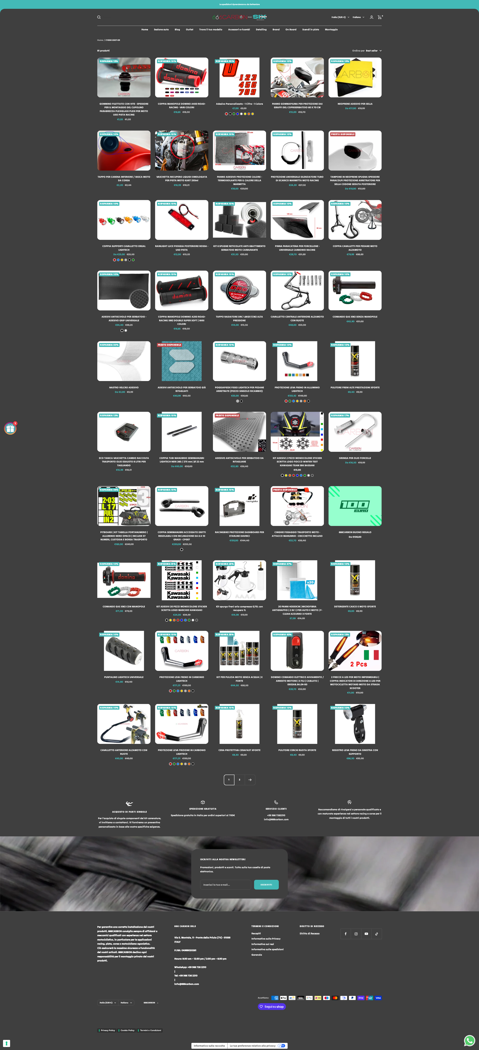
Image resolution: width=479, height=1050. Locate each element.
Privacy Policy (108, 1030)
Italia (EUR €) (339, 17)
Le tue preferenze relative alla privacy (253, 1045)
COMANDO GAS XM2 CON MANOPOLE (124, 606)
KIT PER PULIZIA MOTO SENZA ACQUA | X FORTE (239, 679)
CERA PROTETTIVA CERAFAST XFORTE (239, 750)
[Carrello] (380, 17)
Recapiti (256, 933)
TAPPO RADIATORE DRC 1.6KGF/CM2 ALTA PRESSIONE (239, 318)
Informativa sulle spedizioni (267, 949)
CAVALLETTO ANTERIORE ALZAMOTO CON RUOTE (123, 752)
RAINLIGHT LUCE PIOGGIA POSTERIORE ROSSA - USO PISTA (181, 248)
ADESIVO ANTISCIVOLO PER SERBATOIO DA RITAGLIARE (239, 459)
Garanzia (256, 954)
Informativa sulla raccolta (209, 1045)
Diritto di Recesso (310, 933)
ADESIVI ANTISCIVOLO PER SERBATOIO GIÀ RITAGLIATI (182, 389)
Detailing (261, 29)
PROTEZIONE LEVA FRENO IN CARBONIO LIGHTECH (181, 679)
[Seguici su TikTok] (376, 934)
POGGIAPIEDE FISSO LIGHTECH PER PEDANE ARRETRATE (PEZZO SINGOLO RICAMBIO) (239, 389)
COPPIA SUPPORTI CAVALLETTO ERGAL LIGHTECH (124, 248)
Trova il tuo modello (210, 29)
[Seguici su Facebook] (346, 934)
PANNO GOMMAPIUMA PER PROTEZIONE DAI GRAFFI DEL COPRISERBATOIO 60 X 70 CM (297, 105)
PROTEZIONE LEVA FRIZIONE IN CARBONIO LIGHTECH (182, 752)
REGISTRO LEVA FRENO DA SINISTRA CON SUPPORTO (355, 752)
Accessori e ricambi (239, 29)
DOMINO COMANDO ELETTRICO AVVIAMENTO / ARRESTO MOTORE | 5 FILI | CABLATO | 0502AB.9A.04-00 (297, 681)
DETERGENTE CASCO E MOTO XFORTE (355, 606)
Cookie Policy (127, 1030)
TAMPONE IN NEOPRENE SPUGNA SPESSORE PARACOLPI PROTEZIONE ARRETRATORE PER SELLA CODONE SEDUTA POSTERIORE (355, 180)
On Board (291, 29)
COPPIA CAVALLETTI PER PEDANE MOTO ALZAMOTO (355, 248)
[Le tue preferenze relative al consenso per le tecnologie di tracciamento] (6, 1043)
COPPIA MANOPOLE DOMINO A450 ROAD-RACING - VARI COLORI (181, 105)
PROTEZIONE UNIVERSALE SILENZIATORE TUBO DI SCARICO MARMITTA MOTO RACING (297, 178)
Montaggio (331, 29)
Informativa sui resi (262, 944)
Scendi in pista (310, 29)
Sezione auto (161, 29)
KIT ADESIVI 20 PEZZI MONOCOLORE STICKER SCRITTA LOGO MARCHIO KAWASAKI (181, 608)
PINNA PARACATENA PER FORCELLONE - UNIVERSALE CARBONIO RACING (297, 248)
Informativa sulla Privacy (265, 938)
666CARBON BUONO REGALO (355, 532)
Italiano (357, 17)
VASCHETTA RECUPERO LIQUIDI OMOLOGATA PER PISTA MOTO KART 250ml (181, 178)
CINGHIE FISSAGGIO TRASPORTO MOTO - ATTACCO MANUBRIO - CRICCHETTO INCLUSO (297, 534)
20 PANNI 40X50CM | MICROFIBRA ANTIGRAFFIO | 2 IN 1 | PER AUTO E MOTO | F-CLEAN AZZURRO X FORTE (297, 610)
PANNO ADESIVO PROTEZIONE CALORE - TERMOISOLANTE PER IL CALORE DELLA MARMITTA (239, 180)
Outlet (189, 29)
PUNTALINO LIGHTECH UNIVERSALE (124, 677)
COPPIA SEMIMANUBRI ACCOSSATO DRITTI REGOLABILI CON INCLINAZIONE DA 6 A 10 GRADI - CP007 (182, 536)
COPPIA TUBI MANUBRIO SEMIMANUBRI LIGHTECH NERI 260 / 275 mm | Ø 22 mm (181, 459)
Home (144, 29)
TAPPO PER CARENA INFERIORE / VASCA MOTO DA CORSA (124, 178)
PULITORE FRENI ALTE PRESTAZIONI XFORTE (355, 387)
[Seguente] (250, 780)
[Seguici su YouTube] (366, 934)
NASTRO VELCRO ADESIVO (124, 387)
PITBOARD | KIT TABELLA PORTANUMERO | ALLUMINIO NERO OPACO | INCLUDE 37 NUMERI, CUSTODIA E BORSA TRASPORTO (124, 536)
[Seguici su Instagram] (356, 934)
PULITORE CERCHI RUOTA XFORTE (297, 750)
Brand (276, 29)
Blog (177, 29)
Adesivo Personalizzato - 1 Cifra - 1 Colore (239, 103)
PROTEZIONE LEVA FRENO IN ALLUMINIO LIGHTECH (297, 389)
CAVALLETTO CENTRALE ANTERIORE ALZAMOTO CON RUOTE (297, 318)
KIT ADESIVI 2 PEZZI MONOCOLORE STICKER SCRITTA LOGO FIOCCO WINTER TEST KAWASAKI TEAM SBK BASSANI (297, 461)
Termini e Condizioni (150, 1030)
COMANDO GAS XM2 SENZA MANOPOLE (355, 316)
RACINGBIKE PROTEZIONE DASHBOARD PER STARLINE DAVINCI (239, 534)
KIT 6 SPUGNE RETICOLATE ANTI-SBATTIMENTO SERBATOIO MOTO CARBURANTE (239, 248)
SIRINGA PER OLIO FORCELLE (355, 458)
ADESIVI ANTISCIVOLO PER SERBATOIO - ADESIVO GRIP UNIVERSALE (124, 318)
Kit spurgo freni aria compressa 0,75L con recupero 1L (239, 608)
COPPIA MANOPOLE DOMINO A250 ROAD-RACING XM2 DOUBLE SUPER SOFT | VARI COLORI (181, 320)
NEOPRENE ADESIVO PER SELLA (355, 103)
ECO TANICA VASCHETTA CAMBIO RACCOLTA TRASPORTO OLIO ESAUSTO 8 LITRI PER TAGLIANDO (124, 461)
